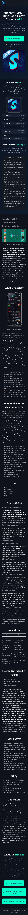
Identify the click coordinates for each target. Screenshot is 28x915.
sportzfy (6, 384)
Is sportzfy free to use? (10, 790)
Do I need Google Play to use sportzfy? (11, 785)
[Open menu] (24, 3)
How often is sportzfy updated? (12, 788)
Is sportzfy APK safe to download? (13, 780)
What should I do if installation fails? (14, 792)
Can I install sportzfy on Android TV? (14, 782)
